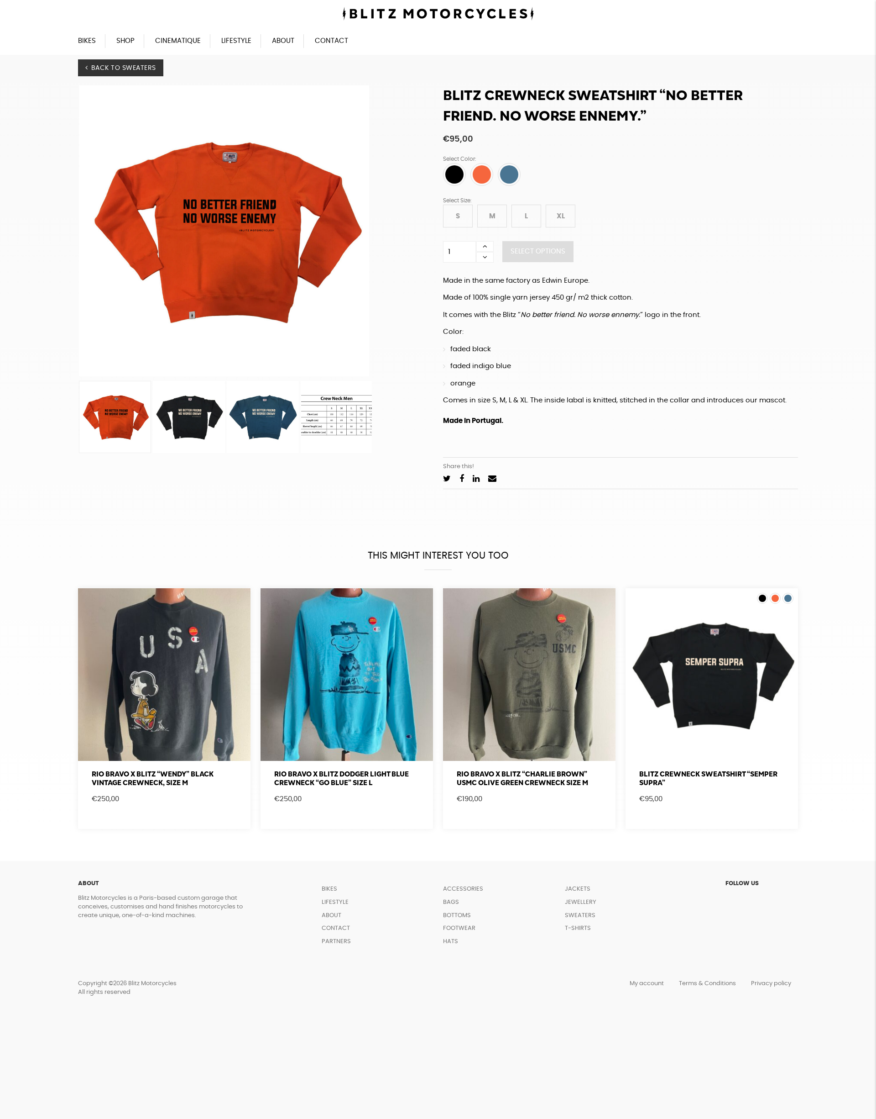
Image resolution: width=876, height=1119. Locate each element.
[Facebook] (461, 479)
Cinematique (178, 40)
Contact (331, 40)
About (283, 40)
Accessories (463, 889)
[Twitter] (447, 479)
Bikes (87, 40)
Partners (336, 942)
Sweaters (580, 915)
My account (647, 984)
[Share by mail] (492, 479)
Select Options (538, 251)
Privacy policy (771, 984)
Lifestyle (236, 40)
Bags (451, 902)
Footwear (459, 928)
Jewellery (580, 902)
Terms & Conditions (707, 984)
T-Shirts (578, 928)
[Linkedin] (476, 479)
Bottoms (457, 915)
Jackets (577, 889)
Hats (450, 942)
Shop (125, 40)
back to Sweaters (123, 68)
